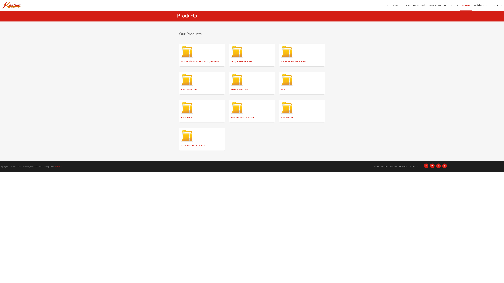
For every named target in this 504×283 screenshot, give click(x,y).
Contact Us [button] (497, 5)
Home (376, 166)
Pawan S (58, 166)
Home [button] (386, 5)
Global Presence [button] (481, 5)
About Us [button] (397, 5)
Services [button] (454, 5)
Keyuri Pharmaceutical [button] (415, 5)
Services (393, 166)
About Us (384, 166)
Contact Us (413, 166)
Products (403, 166)
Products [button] (466, 5)
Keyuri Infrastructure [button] (437, 5)
